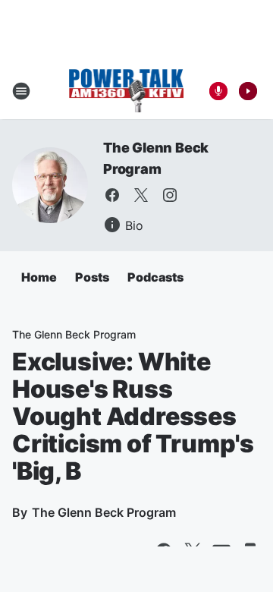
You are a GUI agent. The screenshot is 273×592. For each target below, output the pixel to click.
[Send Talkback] (218, 91)
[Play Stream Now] (248, 91)
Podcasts (155, 277)
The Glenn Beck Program (74, 334)
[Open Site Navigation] (21, 91)
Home (39, 277)
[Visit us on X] (141, 195)
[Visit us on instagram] (170, 195)
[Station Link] (126, 91)
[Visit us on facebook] (112, 195)
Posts (92, 277)
